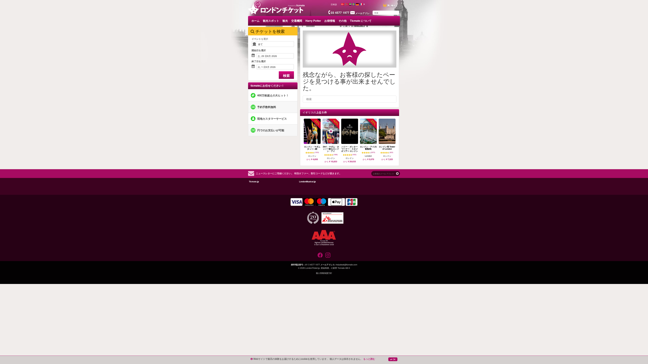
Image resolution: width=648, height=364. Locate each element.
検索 (286, 75)
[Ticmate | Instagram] (327, 255)
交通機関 (296, 21)
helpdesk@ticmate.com (346, 264)
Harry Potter (313, 21)
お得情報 (329, 21)
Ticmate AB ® (344, 267)
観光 (285, 21)
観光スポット (271, 21)
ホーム (255, 21)
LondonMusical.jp (307, 181)
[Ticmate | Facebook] (320, 255)
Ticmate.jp (254, 181)
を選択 (260, 38)
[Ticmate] (296, 5)
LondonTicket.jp (312, 267)
